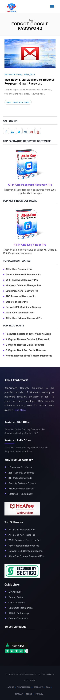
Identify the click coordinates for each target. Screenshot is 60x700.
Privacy (39, 694)
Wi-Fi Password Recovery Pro (22, 279)
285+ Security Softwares (21, 472)
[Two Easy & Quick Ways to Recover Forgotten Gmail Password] (30, 53)
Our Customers (16, 602)
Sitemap (19, 694)
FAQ (48, 687)
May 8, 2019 (29, 74)
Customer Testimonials (20, 607)
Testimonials (23, 687)
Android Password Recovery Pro (23, 274)
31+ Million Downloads (20, 477)
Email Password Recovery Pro (22, 290)
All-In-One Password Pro (19, 269)
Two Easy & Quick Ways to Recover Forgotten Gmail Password (29, 81)
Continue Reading (18, 102)
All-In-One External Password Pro (24, 318)
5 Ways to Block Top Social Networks (26, 350)
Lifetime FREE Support (20, 493)
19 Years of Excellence (20, 467)
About (11, 687)
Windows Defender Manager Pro (23, 285)
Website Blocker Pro (17, 301)
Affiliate (38, 687)
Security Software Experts (22, 483)
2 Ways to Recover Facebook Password (27, 339)
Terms (29, 694)
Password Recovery (13, 74)
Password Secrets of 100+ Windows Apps (28, 333)
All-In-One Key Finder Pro (20, 312)
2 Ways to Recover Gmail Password (25, 344)
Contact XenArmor (18, 618)
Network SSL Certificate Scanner (23, 307)
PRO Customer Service (20, 488)
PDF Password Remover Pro (21, 296)
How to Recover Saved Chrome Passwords (29, 355)
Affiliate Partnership (18, 613)
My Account (14, 591)
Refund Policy (15, 597)
